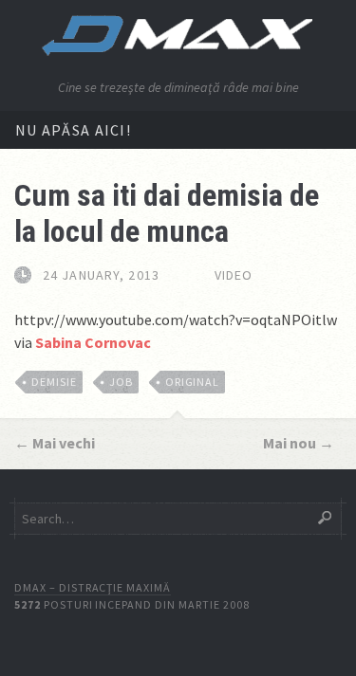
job (121, 382)
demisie (54, 382)
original (192, 382)
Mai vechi (63, 442)
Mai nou (289, 442)
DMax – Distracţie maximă (92, 587)
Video (234, 274)
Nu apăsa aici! (73, 129)
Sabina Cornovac (93, 342)
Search (325, 517)
